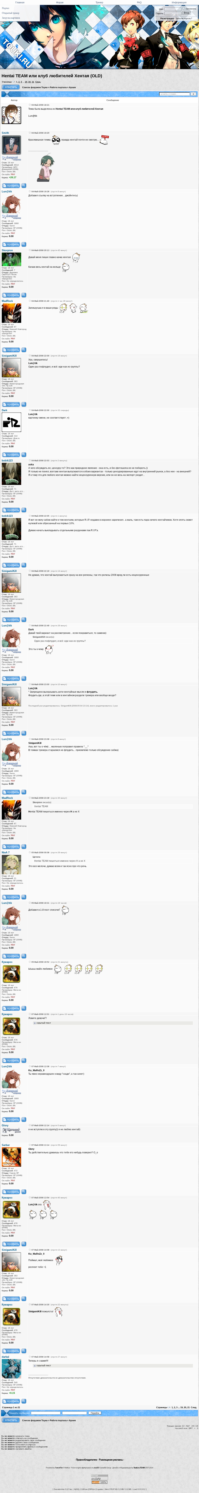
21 (33, 82)
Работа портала (58, 87)
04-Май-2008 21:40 (40, 301)
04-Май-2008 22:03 (40, 460)
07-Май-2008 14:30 (40, 1305)
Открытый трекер (10, 13)
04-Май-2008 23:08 (40, 739)
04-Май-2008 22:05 (40, 516)
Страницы (7, 82)
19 (26, 82)
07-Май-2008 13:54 (40, 1198)
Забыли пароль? (184, 18)
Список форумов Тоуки (35, 87)
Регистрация (167, 18)
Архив (72, 87)
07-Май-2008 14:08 (40, 1250)
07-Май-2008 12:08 (40, 1066)
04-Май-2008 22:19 (40, 571)
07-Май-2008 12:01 (40, 1014)
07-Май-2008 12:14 (40, 1125)
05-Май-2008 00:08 (40, 852)
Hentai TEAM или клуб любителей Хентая (79, 109)
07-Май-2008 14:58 (40, 1357)
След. (38, 82)
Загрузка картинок (11, 18)
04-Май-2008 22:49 (40, 625)
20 (29, 82)
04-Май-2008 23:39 (40, 798)
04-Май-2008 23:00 (40, 684)
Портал (5, 8)
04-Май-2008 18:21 (40, 105)
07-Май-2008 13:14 (40, 1145)
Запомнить (190, 9)
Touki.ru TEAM (139, 1468)
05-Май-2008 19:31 (40, 903)
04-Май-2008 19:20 (40, 133)
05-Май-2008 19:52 (40, 962)
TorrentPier (59, 1468)
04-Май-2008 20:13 (40, 250)
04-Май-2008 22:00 (40, 356)
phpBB (96, 1468)
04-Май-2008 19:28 (40, 191)
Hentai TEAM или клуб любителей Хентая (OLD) (52, 75)
